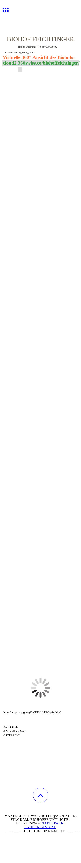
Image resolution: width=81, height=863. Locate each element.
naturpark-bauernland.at (44, 825)
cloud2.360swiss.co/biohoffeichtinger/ (41, 63)
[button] (40, 795)
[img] (40, 15)
